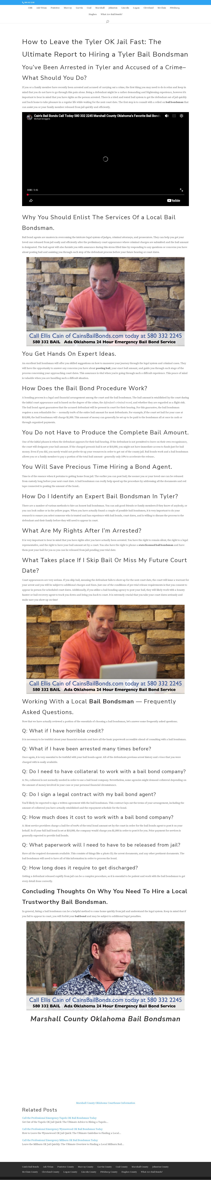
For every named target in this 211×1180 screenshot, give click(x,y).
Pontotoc (55, 8)
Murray (68, 8)
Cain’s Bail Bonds (30, 1166)
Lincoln (125, 8)
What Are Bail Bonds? (111, 14)
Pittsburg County (108, 1172)
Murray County (85, 1166)
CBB (30, 8)
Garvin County (104, 1166)
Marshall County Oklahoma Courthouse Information (105, 1103)
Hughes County (129, 1172)
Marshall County (140, 1166)
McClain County (30, 1172)
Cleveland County (50, 1172)
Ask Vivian (41, 8)
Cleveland (148, 8)
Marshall (100, 8)
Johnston (113, 8)
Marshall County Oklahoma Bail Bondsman (105, 1019)
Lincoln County (88, 1172)
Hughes (93, 14)
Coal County (122, 1166)
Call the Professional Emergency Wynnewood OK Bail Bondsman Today (62, 1129)
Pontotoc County (65, 1166)
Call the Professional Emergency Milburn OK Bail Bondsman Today (60, 1140)
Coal (89, 8)
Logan (136, 8)
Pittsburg (175, 8)
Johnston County (160, 1166)
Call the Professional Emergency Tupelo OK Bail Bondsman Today (59, 1118)
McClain (162, 8)
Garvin (79, 8)
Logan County (70, 1172)
